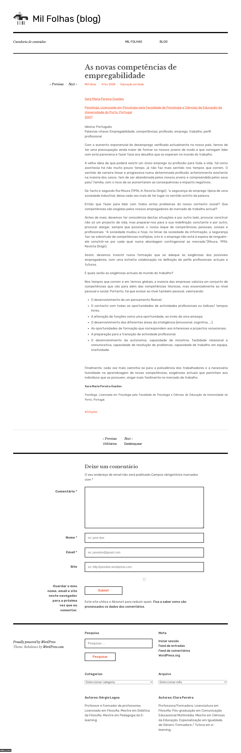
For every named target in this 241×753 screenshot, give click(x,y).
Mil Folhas (90, 84)
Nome (71, 537)
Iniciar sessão (169, 641)
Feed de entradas (172, 646)
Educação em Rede (132, 84)
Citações (92, 412)
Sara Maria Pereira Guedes (104, 99)
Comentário (66, 491)
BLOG (164, 41)
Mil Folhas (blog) (67, 18)
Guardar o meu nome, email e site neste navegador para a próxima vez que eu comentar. (62, 598)
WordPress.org (169, 655)
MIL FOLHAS (133, 41)
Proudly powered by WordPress (34, 642)
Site (73, 567)
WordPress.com (53, 647)
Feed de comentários (174, 650)
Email (71, 552)
